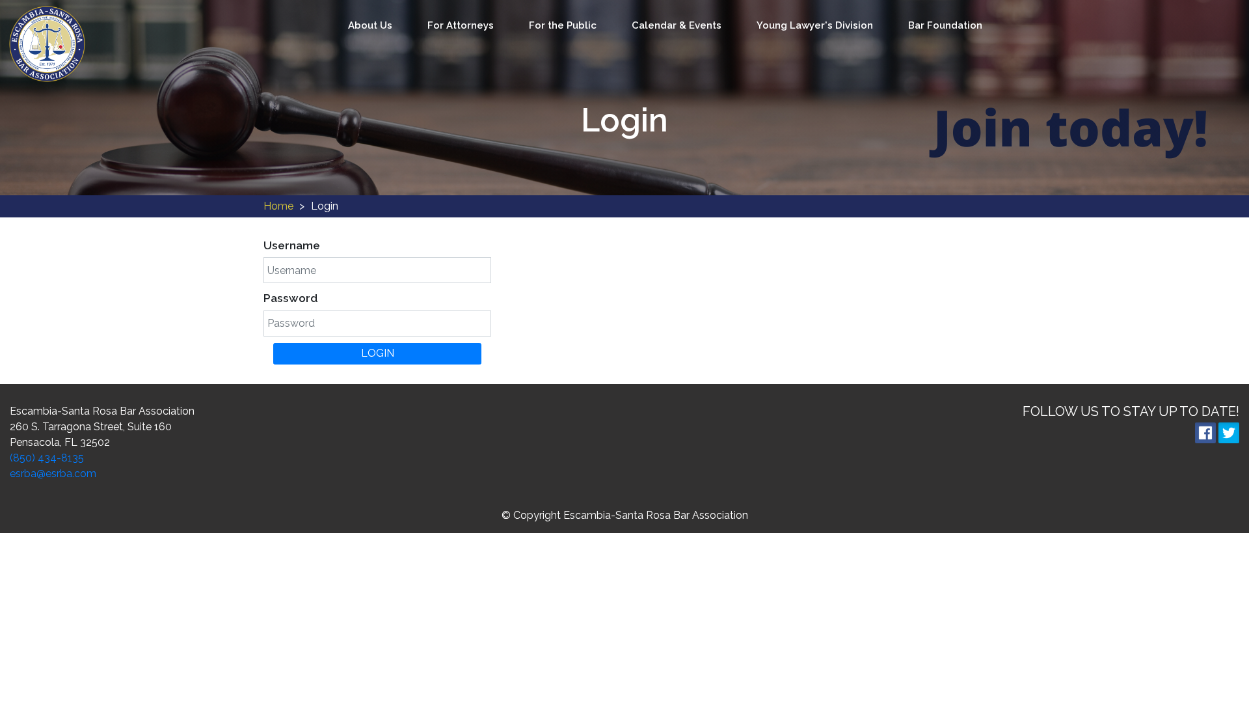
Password (290, 298)
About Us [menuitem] (370, 25)
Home (278, 206)
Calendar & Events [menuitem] (676, 25)
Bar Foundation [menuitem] (945, 25)
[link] (47, 43)
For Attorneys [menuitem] (460, 25)
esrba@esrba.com (53, 473)
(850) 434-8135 (47, 458)
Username (291, 245)
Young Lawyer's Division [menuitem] (815, 25)
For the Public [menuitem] (563, 25)
